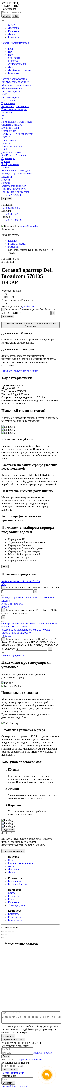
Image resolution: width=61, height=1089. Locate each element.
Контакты (13, 37)
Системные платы (11, 124)
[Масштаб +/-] (13, 931)
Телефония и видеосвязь (15, 191)
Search (6, 16)
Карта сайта (15, 920)
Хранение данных (11, 146)
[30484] (2, 595)
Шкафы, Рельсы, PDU (14, 188)
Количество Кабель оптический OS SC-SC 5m (32, 587)
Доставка (13, 27)
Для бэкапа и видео (19, 70)
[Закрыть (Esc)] (2, 931)
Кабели (5, 182)
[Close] (13, 229)
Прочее (5, 136)
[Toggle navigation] (2, 20)
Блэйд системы (10, 164)
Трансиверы (8, 103)
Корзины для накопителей (16, 121)
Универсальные (17, 63)
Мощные (13, 60)
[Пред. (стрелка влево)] (2, 934)
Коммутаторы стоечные (15, 81)
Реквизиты (14, 917)
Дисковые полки (11, 152)
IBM (10, 54)
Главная (12, 240)
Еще (5, 566)
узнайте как (29, 306)
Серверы (6, 42)
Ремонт (12, 899)
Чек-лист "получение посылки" (19, 370)
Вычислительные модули (16, 170)
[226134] (2, 621)
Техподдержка (16, 905)
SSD (3, 115)
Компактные (15, 73)
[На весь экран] (9, 931)
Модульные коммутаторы (16, 85)
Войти (5, 1072)
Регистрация (16, 1072)
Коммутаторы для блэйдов (16, 173)
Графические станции (14, 109)
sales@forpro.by (29, 226)
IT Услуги (13, 895)
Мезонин (6, 176)
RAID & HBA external (13, 155)
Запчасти (6, 112)
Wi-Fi (4, 94)
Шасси (5, 167)
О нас (11, 24)
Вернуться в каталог (13, 1039)
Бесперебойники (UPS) (14, 185)
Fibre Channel (9, 100)
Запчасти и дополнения (15, 106)
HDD (4, 118)
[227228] (2, 652)
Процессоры (8, 140)
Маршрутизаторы (11, 88)
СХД (4, 149)
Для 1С (12, 67)
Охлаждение (8, 130)
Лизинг (12, 34)
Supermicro (14, 57)
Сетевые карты (10, 97)
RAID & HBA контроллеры (17, 133)
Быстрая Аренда (17, 884)
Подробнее (8, 829)
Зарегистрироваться (13, 851)
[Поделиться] (6, 931)
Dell (10, 48)
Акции (12, 866)
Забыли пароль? (42, 1052)
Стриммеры (8, 158)
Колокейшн (15, 881)
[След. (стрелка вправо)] (6, 934)
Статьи (12, 892)
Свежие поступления (20, 863)
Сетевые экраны (10, 91)
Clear (15, 16)
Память (5, 143)
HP (10, 51)
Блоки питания (10, 127)
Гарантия (13, 31)
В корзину (8, 316)
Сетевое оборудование (14, 78)
